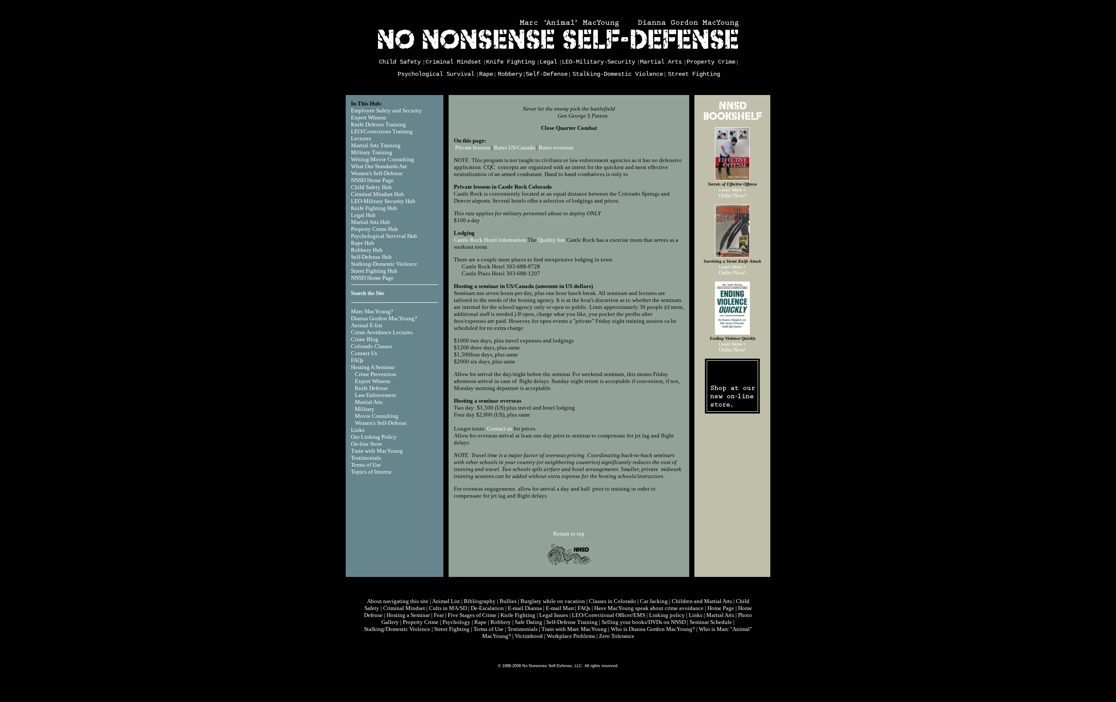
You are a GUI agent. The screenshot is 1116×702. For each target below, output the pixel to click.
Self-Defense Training (572, 622)
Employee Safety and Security (386, 110)
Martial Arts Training (376, 145)
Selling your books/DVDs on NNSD (644, 622)
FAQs (357, 360)
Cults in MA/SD (448, 608)
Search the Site (367, 293)
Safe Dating (528, 622)
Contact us (499, 428)
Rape (486, 74)
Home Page (721, 608)
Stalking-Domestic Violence (617, 74)
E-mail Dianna (525, 608)
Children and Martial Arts (702, 601)
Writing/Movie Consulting (382, 159)
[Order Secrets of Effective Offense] (732, 178)
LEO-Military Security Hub (383, 201)
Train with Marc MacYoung (574, 629)
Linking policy (667, 615)
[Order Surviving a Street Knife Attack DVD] (732, 256)
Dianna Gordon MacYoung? (384, 318)
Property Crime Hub (374, 229)
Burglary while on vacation (553, 601)
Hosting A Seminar (373, 367)
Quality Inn (551, 240)
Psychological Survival (436, 74)
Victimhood (529, 636)
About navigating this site (398, 601)
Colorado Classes (371, 346)
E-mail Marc (560, 608)
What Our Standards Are (379, 166)
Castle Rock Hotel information (490, 240)
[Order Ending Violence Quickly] (732, 332)
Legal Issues (553, 615)
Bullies (508, 601)
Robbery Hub (367, 250)
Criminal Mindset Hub (377, 194)
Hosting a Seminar (408, 615)
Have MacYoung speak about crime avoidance (649, 608)
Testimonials (366, 457)
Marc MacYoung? (372, 311)
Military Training (371, 152)
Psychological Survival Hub (384, 236)
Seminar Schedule (711, 622)
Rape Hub (362, 243)
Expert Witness (368, 117)
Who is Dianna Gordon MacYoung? (653, 629)
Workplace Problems (571, 636)
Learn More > (732, 189)
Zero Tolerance (616, 636)
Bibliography (480, 601)
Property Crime (711, 61)
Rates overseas (556, 147)
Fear (439, 615)
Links (357, 430)
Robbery (510, 74)
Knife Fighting (510, 61)
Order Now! (732, 195)
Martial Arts (661, 61)
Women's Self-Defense (377, 173)
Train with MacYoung (377, 451)
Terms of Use (366, 464)
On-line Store (366, 444)
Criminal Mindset (453, 61)
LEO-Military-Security (598, 61)
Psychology (456, 622)
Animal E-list (366, 325)
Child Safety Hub (371, 187)
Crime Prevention (375, 374)
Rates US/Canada (514, 147)
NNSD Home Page (372, 180)
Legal (548, 61)
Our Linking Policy (374, 437)
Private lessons (472, 147)
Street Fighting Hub (374, 271)
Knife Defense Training (378, 124)
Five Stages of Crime (472, 615)
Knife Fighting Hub (374, 208)
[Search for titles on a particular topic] (732, 120)
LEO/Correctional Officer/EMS (608, 615)
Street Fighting (694, 74)
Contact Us (364, 353)
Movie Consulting (376, 416)
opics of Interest (372, 471)
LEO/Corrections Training (382, 131)
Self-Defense (547, 74)
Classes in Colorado (612, 601)
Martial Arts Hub (370, 222)
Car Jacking (654, 601)
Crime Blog (364, 339)
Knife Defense (371, 388)
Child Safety (400, 61)
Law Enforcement (375, 395)
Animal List (446, 601)
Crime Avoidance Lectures (382, 332)
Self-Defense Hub (371, 257)
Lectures (361, 138)
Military (364, 409)
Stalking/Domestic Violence (397, 629)
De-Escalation (487, 608)
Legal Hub (363, 215)
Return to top (569, 533)
